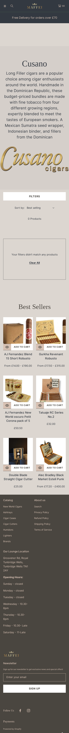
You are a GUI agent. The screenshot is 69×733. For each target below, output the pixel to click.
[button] (4, 6)
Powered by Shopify (12, 729)
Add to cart (22, 347)
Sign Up (34, 688)
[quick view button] (7, 347)
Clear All (34, 262)
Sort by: (19, 207)
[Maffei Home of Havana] (34, 6)
